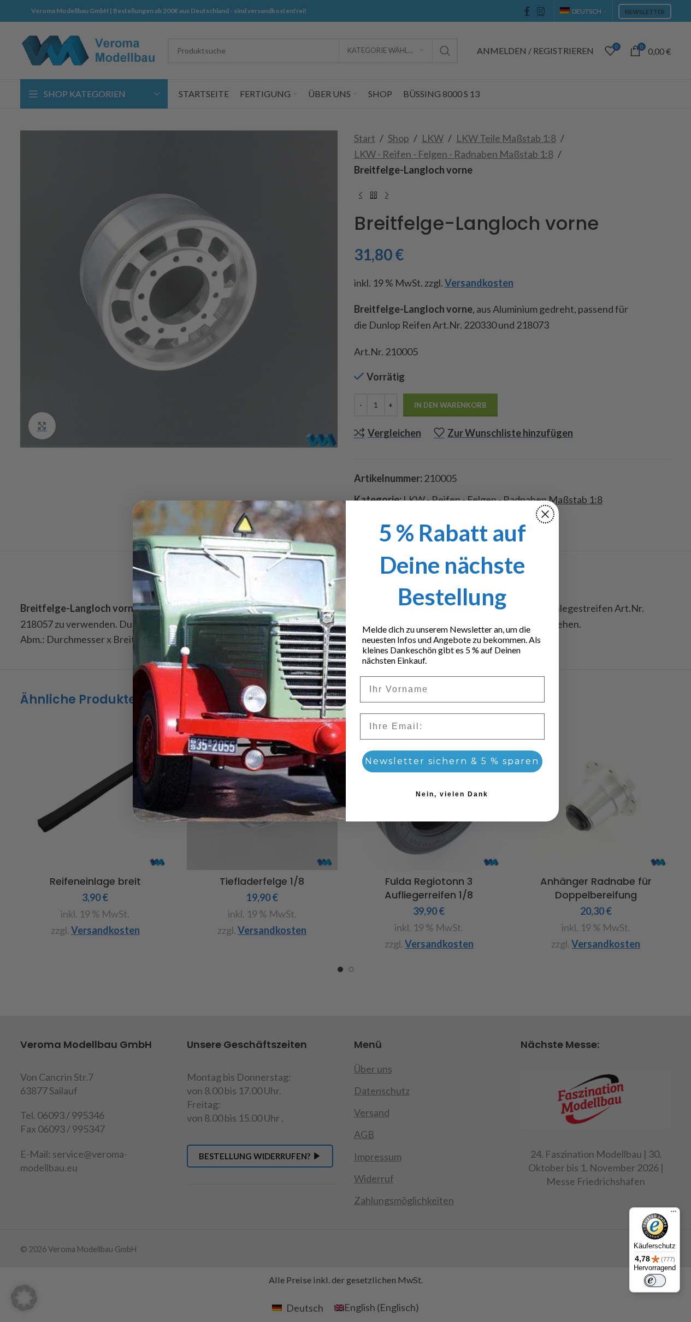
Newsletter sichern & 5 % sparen (452, 761)
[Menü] (673, 1213)
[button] (24, 1298)
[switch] (655, 1280)
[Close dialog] (545, 514)
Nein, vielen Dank (452, 794)
